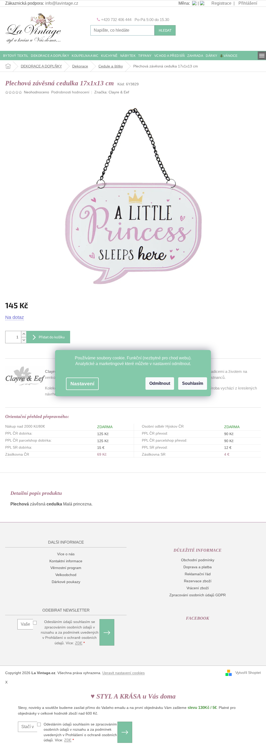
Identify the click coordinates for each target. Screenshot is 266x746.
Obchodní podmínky (197, 560)
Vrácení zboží (198, 588)
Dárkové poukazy (66, 582)
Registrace (221, 3)
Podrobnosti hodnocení (70, 92)
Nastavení (82, 383)
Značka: (111, 92)
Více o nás (66, 554)
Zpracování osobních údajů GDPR (197, 595)
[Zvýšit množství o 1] (23, 334)
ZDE (78, 643)
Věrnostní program (65, 568)
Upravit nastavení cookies (123, 673)
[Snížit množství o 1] (23, 340)
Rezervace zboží (197, 581)
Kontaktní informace (65, 561)
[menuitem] (16, 56)
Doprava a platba (197, 567)
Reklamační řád (198, 574)
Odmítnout (159, 383)
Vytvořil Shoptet (248, 672)
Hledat (165, 30)
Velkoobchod (65, 575)
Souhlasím (192, 383)
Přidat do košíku (52, 337)
